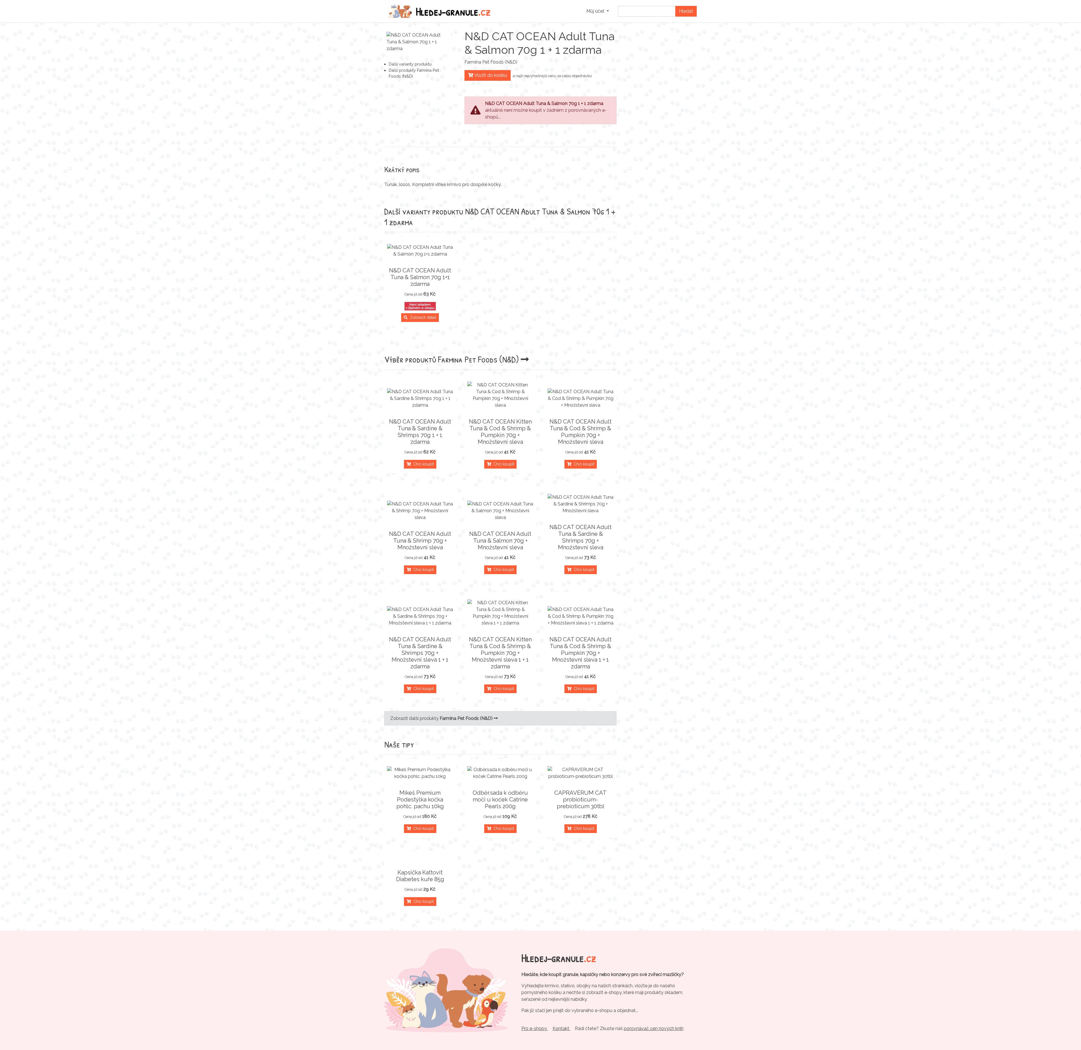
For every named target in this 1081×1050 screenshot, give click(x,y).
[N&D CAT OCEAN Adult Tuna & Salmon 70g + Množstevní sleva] (500, 511)
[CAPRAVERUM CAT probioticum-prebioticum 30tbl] (581, 773)
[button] (597, 11)
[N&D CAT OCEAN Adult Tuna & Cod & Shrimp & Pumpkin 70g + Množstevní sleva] (581, 398)
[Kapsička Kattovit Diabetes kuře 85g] (420, 859)
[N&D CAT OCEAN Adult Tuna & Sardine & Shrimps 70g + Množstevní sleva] (581, 504)
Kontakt (561, 1028)
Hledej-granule (453, 11)
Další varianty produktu (410, 64)
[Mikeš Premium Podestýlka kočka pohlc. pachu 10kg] (420, 773)
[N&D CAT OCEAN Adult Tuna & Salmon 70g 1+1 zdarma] (420, 250)
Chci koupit (422, 464)
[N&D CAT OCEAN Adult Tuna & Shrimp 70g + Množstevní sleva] (420, 511)
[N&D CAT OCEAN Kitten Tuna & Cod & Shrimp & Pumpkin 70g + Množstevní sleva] (500, 395)
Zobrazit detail (422, 317)
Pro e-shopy (534, 1028)
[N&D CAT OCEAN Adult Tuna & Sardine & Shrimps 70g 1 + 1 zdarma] (420, 398)
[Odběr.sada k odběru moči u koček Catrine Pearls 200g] (500, 773)
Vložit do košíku (490, 75)
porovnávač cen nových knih (654, 1028)
